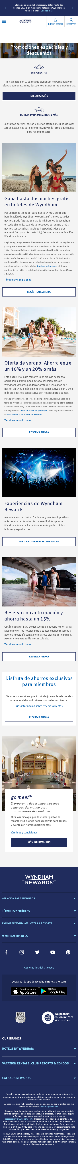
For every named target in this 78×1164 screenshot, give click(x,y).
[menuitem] (4, 21)
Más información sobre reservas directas (39, 706)
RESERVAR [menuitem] (71, 24)
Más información (39, 842)
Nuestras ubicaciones (46, 266)
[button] (5, 8)
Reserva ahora (39, 717)
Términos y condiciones (17, 280)
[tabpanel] (39, 799)
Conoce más (47, 11)
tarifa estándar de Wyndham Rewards (24, 415)
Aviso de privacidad (48, 1107)
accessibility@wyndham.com (19, 1119)
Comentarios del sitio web (39, 968)
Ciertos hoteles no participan (34, 411)
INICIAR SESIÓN (39, 96)
